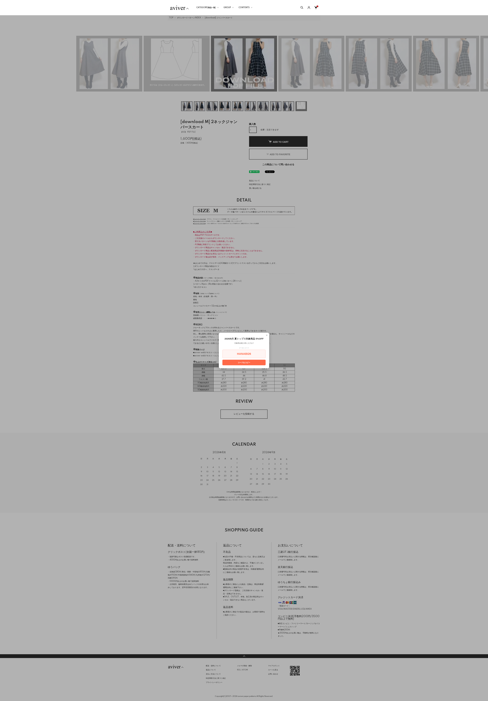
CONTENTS (244, 8)
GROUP (227, 8)
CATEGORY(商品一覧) (206, 8)
